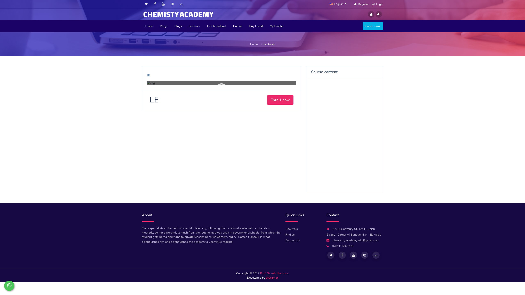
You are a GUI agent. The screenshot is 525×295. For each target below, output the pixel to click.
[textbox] (339, 4)
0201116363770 (342, 246)
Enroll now (372, 26)
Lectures (194, 26)
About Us (291, 229)
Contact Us (292, 240)
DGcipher (272, 278)
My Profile (276, 26)
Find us (237, 26)
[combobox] (339, 4)
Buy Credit (256, 26)
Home (149, 26)
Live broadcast (216, 26)
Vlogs (164, 26)
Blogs (178, 26)
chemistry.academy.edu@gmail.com (355, 240)
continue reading (222, 242)
